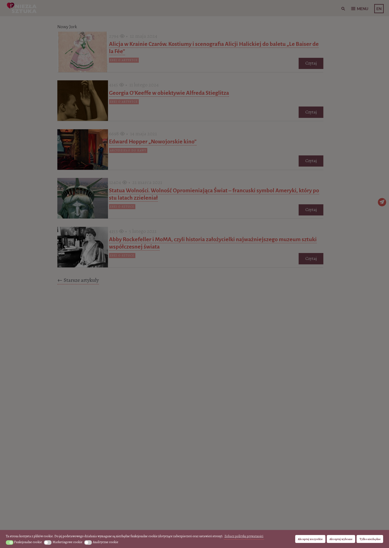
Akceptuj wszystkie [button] (310, 539)
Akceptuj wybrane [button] (340, 539)
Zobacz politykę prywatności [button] (243, 536)
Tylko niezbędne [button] (369, 539)
